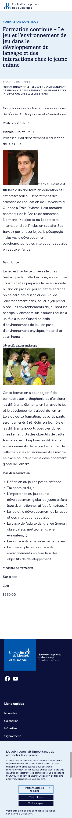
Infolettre (10, 728)
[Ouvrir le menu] (64, 6)
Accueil (8, 82)
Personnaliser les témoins (38, 789)
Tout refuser (36, 797)
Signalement (12, 736)
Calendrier (23, 82)
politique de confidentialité (33, 810)
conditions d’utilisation (19, 813)
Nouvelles (10, 713)
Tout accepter (36, 803)
